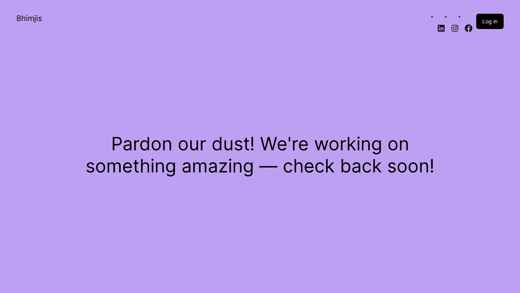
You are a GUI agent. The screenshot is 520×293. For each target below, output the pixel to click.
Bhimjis (29, 18)
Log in (490, 21)
